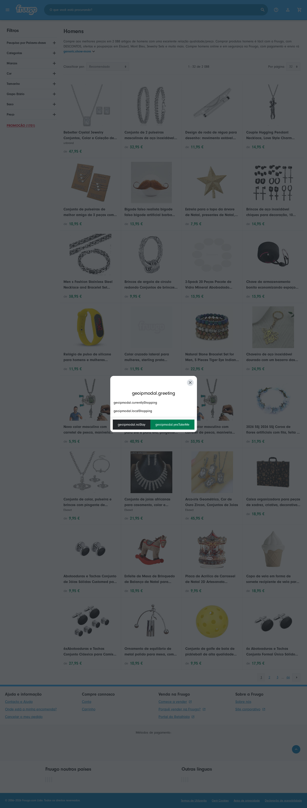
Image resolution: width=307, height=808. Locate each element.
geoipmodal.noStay (131, 424)
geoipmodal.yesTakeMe (172, 424)
